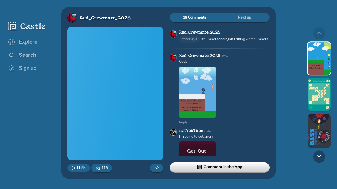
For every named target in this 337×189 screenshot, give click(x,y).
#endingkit (189, 39)
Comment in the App (223, 167)
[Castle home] (27, 26)
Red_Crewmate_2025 (105, 18)
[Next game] (319, 156)
